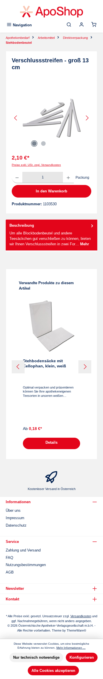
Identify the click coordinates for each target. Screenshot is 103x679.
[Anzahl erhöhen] (68, 177)
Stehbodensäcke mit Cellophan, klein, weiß (44, 363)
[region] (51, 118)
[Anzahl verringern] (17, 177)
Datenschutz (16, 525)
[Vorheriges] (16, 118)
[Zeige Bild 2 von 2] (43, 143)
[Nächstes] (87, 118)
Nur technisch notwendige (36, 657)
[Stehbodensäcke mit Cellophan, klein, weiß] (51, 325)
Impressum (15, 518)
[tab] (51, 235)
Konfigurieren (82, 657)
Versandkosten (80, 616)
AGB (10, 572)
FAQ (9, 557)
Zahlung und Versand (23, 550)
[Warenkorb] (94, 25)
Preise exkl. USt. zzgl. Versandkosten (36, 164)
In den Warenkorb (51, 191)
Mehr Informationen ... (71, 647)
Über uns (13, 510)
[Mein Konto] (81, 25)
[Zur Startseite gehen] (51, 11)
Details (51, 442)
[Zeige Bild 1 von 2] (34, 143)
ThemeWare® (76, 630)
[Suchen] (69, 25)
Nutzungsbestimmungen (26, 565)
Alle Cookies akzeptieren (53, 670)
